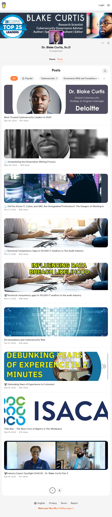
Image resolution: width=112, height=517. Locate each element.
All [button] (14, 78)
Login (101, 5)
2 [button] (59, 490)
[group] (56, 105)
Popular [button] (29, 78)
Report (74, 503)
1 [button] (52, 490)
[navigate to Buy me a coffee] (4, 5)
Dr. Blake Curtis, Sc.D (56, 47)
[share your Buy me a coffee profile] (108, 43)
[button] (108, 5)
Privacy (53, 503)
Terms (64, 503)
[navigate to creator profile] (56, 37)
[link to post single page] (56, 104)
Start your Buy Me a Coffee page (55, 508)
